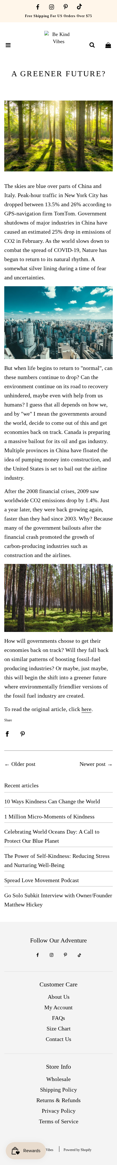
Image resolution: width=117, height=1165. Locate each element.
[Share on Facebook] (7, 733)
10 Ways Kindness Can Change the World (52, 801)
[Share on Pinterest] (23, 733)
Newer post (93, 764)
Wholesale (58, 1079)
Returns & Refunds (58, 1100)
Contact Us (58, 1039)
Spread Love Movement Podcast (41, 880)
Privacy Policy (59, 1111)
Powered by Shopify (77, 1150)
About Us (59, 997)
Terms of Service (58, 1121)
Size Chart (59, 1028)
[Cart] (108, 45)
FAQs (58, 1018)
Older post (23, 764)
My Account (58, 1007)
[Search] (92, 45)
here (86, 709)
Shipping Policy (58, 1089)
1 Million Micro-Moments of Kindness (49, 816)
